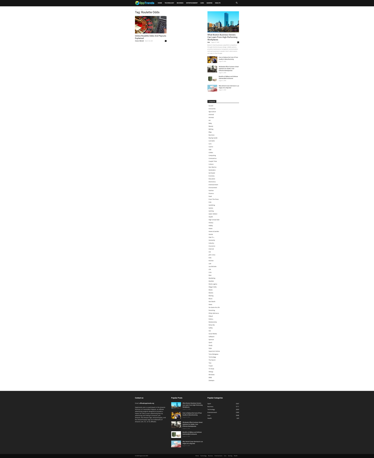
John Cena (212, 255)
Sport (210, 342)
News (210, 304)
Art (210, 120)
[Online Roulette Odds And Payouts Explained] (151, 24)
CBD (210, 149)
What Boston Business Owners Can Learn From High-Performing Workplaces (222, 37)
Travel (211, 366)
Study (210, 345)
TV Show (211, 369)
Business (180, 3)
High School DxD (214, 220)
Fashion (211, 190)
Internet (211, 249)
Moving (211, 296)
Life (210, 269)
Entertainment (192, 3)
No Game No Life (214, 307)
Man (210, 275)
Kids (210, 258)
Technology (169, 3)
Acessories (212, 109)
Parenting (212, 310)
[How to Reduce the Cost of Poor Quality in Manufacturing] (212, 59)
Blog (210, 132)
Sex (210, 331)
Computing (212, 155)
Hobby (211, 225)
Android (211, 114)
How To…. (212, 237)
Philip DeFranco (214, 313)
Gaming (209, 3)
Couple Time (213, 161)
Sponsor (211, 339)
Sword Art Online (214, 351)
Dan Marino (212, 167)
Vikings (211, 372)
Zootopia (211, 380)
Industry (211, 243)
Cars (202, 3)
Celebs (211, 152)
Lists (210, 272)
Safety (211, 328)
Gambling (212, 205)
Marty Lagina (213, 284)
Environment (213, 187)
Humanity (212, 240)
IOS (210, 252)
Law (210, 263)
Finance (211, 193)
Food (210, 196)
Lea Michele (212, 266)
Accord (211, 106)
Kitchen (211, 261)
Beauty (211, 126)
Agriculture (212, 112)
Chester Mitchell (139, 41)
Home (160, 3)
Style (210, 348)
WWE (210, 377)
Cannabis (212, 141)
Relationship (213, 322)
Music (211, 299)
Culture (211, 164)
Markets (211, 281)
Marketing (212, 278)
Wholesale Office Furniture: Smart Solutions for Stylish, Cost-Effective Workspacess (229, 68)
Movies (211, 293)
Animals (211, 117)
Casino (211, 147)
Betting (211, 129)
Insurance (212, 246)
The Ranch (212, 360)
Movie (211, 290)
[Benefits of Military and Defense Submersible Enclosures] (212, 78)
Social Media (213, 334)
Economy (211, 176)
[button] (236, 3)
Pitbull (211, 316)
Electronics (212, 182)
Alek (208, 42)
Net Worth (212, 301)
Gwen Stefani (213, 214)
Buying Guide (213, 138)
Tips (210, 363)
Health (218, 3)
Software (211, 337)
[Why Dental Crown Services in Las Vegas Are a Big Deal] (212, 88)
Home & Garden (214, 231)
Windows (212, 374)
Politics (211, 319)
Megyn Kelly (213, 287)
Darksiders (212, 170)
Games (211, 208)
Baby (210, 123)
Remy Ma (212, 325)
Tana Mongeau (213, 354)
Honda (211, 234)
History (211, 223)
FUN (210, 202)
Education (212, 179)
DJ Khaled (212, 173)
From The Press (214, 199)
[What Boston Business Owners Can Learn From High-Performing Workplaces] (223, 21)
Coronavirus (213, 158)
